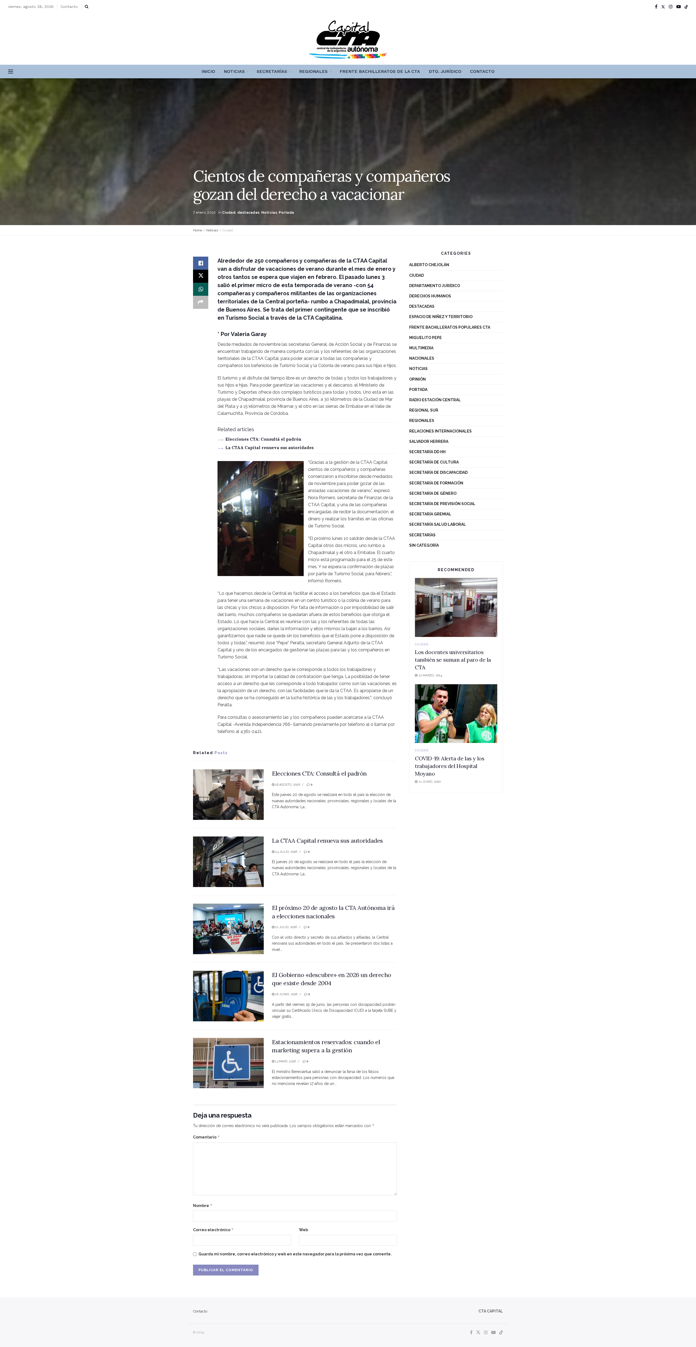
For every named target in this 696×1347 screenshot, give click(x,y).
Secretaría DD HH (427, 452)
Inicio (208, 71)
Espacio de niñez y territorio (441, 317)
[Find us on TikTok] (686, 6)
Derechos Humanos (430, 296)
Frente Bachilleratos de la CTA (380, 71)
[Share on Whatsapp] (200, 289)
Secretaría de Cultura (434, 462)
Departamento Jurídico (434, 286)
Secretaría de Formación (436, 483)
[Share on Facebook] (200, 263)
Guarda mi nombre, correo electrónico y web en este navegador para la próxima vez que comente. (295, 1254)
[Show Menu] (10, 71)
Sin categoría (424, 545)
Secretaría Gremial (430, 514)
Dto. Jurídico (445, 71)
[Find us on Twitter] (663, 6)
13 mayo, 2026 (285, 1061)
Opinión (417, 379)
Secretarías (272, 71)
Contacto (69, 6)
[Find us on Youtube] (678, 6)
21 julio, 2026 (285, 927)
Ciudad (228, 212)
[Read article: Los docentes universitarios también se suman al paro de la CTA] (456, 607)
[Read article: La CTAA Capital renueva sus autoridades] (228, 861)
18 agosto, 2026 (287, 784)
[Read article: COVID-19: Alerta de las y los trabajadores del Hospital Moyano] (456, 713)
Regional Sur (423, 410)
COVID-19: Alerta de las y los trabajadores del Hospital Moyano (449, 766)
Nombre (203, 1205)
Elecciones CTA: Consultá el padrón (263, 439)
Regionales (313, 71)
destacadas (248, 212)
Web (303, 1230)
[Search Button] (86, 6)
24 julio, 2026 (285, 852)
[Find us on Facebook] (656, 6)
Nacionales (421, 358)
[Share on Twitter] (200, 276)
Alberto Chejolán (429, 265)
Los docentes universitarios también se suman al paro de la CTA (453, 660)
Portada (286, 212)
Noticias (234, 71)
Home (197, 230)
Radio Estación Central (435, 400)
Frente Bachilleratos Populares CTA (449, 327)
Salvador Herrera (428, 441)
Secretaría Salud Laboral (437, 524)
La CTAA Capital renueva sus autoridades (269, 447)
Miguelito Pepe (425, 337)
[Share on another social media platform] (200, 302)
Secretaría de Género (432, 493)
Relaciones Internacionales (440, 431)
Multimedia (421, 348)
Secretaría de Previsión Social (442, 504)
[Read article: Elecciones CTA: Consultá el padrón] (228, 794)
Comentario (206, 1137)
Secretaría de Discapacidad (438, 472)
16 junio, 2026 (285, 994)
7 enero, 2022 (204, 212)
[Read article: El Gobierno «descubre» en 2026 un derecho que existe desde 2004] (228, 996)
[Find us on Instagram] (671, 6)
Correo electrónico (213, 1229)
